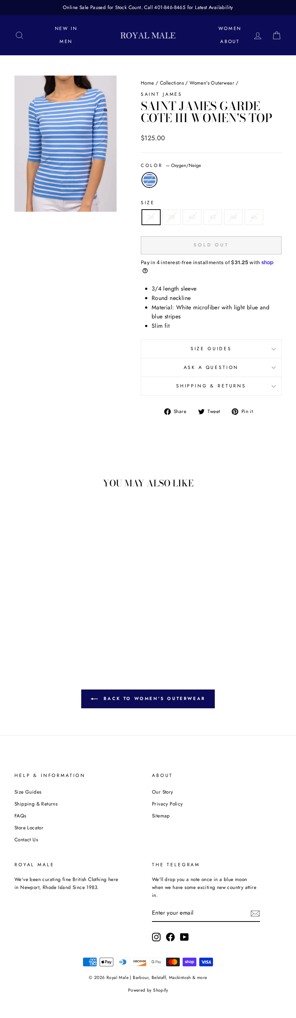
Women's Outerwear (212, 82)
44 (233, 217)
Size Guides (211, 348)
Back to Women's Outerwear (153, 698)
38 (171, 217)
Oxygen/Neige (149, 180)
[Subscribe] (255, 913)
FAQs (20, 815)
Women (229, 28)
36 (151, 217)
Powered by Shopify (148, 990)
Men (66, 41)
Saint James (161, 94)
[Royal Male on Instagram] (156, 937)
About (229, 41)
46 (254, 217)
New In (66, 28)
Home (147, 82)
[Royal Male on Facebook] (170, 937)
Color (171, 165)
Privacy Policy (167, 803)
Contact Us (26, 839)
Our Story (162, 791)
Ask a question (211, 367)
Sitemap (161, 815)
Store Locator (28, 827)
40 (192, 217)
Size (148, 202)
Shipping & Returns (211, 385)
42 (212, 217)
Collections (172, 82)
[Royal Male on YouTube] (184, 937)
